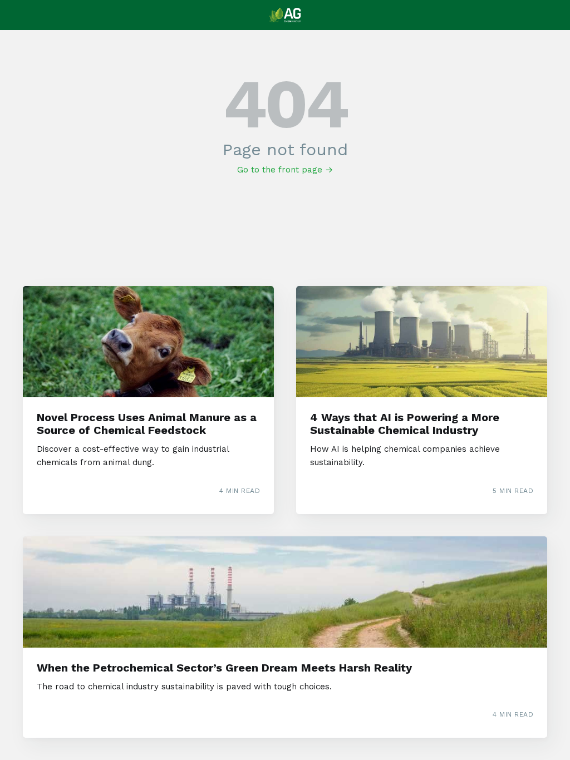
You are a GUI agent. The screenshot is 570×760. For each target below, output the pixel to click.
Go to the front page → (285, 170)
